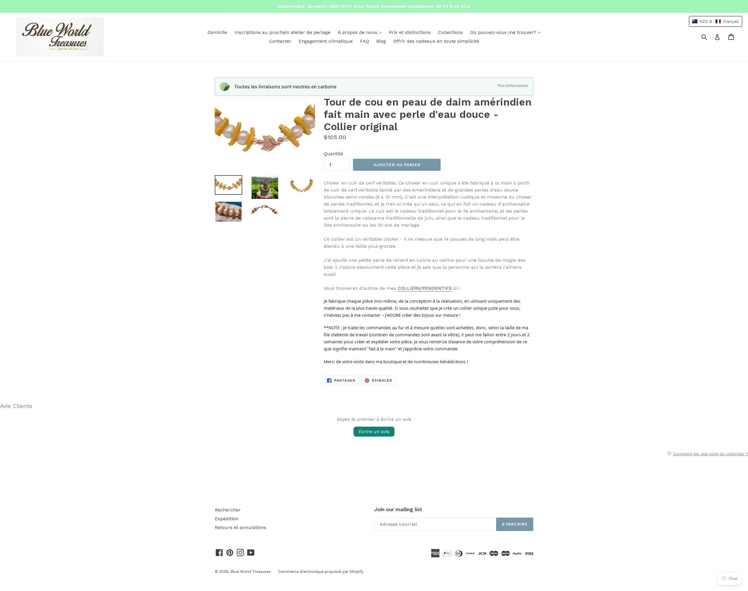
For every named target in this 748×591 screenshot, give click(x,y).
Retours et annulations (240, 527)
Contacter (280, 41)
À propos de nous (361, 32)
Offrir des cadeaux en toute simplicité (436, 41)
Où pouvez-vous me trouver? (506, 32)
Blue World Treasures (251, 571)
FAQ (364, 41)
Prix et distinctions (410, 32)
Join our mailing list (398, 509)
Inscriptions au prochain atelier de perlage (282, 32)
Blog (381, 41)
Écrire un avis (374, 431)
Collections (450, 32)
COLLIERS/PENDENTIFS (425, 288)
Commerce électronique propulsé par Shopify (320, 571)
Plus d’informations (513, 85)
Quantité (333, 153)
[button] (715, 21)
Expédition (226, 518)
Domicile (217, 32)
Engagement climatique (326, 41)
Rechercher (228, 510)
